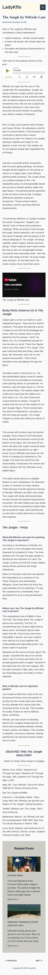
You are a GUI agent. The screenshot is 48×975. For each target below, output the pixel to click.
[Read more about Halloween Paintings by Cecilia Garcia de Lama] (24, 911)
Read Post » (13, 899)
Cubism (40, 761)
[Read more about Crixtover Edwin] (24, 864)
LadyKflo (11, 7)
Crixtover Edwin (15, 875)
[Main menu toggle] (43, 7)
